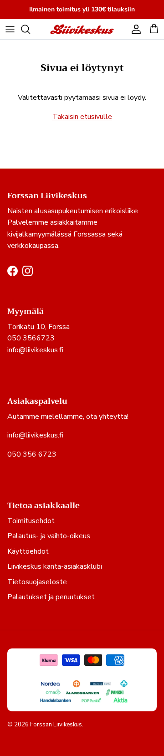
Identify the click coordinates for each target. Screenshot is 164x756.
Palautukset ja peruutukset (51, 597)
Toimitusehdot (31, 521)
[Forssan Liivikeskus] (82, 29)
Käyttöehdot (28, 551)
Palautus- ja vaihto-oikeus (48, 536)
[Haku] (30, 29)
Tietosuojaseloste (37, 582)
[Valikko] (10, 29)
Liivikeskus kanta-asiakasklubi (54, 566)
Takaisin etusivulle (82, 117)
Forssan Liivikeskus (56, 724)
